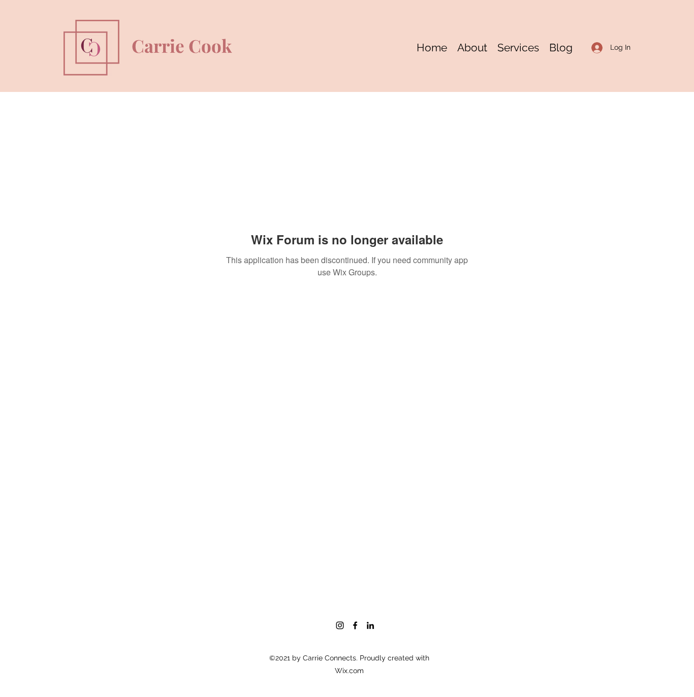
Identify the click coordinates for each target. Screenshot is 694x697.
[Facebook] (355, 625)
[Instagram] (340, 625)
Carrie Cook (182, 45)
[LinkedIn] (370, 625)
